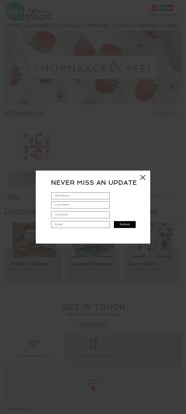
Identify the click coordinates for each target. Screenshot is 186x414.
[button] (142, 177)
